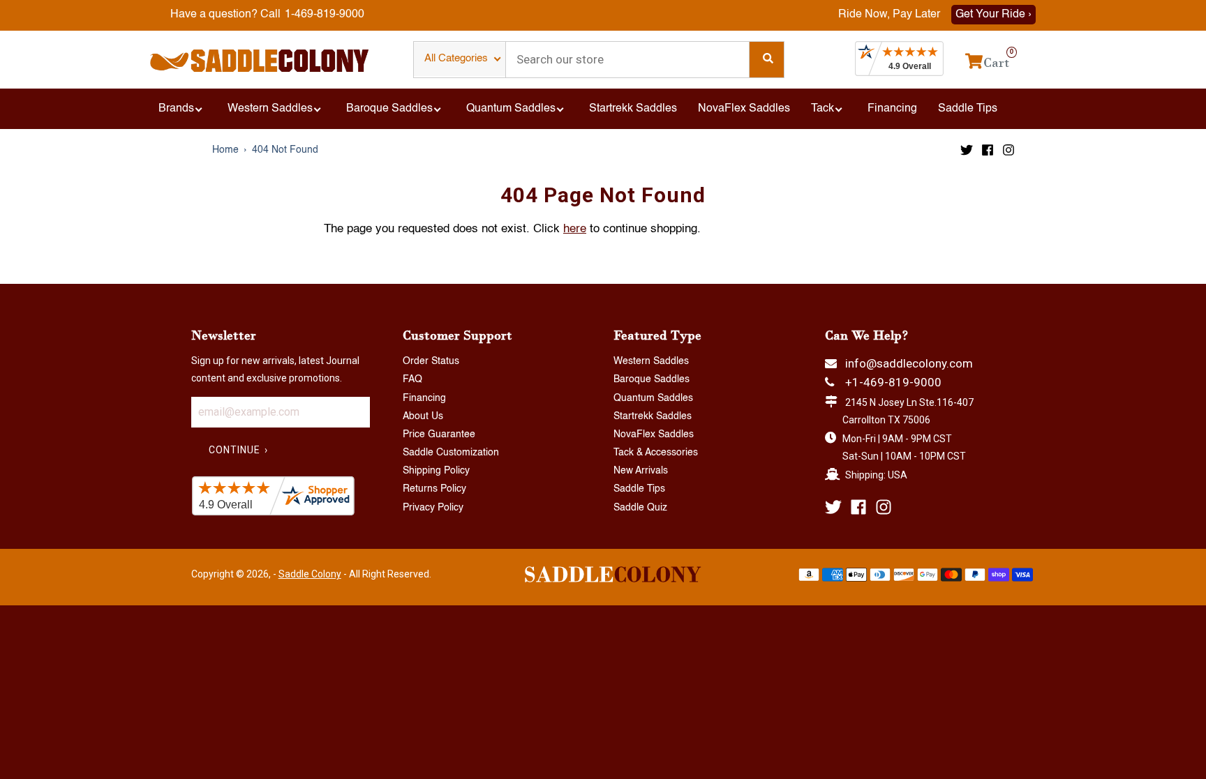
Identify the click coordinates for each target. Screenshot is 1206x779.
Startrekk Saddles (652, 416)
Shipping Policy (436, 471)
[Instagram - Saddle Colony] (1008, 149)
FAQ (412, 379)
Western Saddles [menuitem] (270, 108)
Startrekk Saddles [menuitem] (633, 108)
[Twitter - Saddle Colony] (966, 149)
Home (225, 150)
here (574, 229)
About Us (423, 416)
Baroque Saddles (651, 379)
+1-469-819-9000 (893, 382)
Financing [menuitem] (892, 108)
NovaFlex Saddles (653, 434)
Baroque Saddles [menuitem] (389, 108)
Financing (424, 398)
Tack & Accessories (655, 452)
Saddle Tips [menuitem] (967, 108)
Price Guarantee (439, 434)
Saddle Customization (451, 452)
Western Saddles (651, 361)
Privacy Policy (433, 508)
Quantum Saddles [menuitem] (511, 108)
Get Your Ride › (993, 14)
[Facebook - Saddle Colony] (987, 149)
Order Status (431, 361)
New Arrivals (640, 471)
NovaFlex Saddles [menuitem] (744, 108)
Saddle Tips (639, 489)
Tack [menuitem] (822, 108)
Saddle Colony (309, 574)
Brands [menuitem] (176, 108)
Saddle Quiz (640, 508)
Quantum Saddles (653, 398)
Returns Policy (434, 489)
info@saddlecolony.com (909, 363)
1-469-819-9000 (324, 14)
